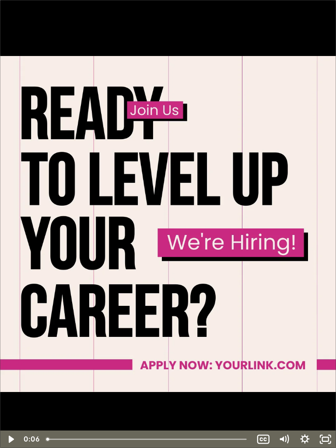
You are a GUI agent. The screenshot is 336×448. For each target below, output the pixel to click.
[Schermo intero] (325, 439)
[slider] (148, 439)
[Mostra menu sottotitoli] (263, 439)
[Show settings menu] (304, 439)
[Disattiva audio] (283, 439)
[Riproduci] (10, 439)
